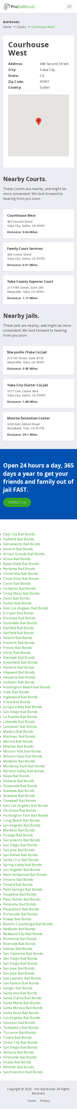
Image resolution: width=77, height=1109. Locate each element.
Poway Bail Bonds (17, 919)
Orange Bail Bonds (18, 835)
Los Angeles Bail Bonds (21, 825)
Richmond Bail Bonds (20, 939)
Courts (21, 27)
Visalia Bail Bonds (17, 1062)
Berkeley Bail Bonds (19, 568)
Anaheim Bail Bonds (19, 795)
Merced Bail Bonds (18, 741)
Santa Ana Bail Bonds (20, 993)
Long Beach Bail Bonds (21, 820)
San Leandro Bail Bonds (22, 978)
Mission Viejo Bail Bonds (23, 756)
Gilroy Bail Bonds (16, 652)
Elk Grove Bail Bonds (19, 810)
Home (7, 27)
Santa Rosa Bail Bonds (21, 1013)
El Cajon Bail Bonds (18, 613)
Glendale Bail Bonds (19, 657)
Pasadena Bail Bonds (20, 894)
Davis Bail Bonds (16, 598)
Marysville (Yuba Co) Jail (27, 352)
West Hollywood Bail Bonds (25, 874)
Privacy (45, 1101)
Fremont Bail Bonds (19, 642)
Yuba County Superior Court (30, 282)
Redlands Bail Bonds (19, 929)
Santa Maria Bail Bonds (21, 1003)
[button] (38, 121)
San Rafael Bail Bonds (20, 855)
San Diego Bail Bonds (20, 712)
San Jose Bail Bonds (19, 850)
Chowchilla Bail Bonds (20, 573)
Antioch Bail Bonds (18, 549)
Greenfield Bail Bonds (20, 662)
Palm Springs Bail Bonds (22, 889)
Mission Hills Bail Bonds (22, 751)
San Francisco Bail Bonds (23, 1072)
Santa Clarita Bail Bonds (22, 998)
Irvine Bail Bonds (16, 702)
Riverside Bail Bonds (19, 943)
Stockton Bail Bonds (19, 1022)
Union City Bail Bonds (20, 1042)
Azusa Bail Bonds (17, 559)
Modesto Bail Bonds (19, 761)
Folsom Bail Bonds (17, 638)
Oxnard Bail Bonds (18, 884)
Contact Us (17, 502)
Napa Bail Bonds (16, 776)
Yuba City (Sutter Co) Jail (27, 385)
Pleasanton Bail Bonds (21, 909)
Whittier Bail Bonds (18, 1067)
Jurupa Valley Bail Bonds (22, 707)
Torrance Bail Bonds (19, 1032)
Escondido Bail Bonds (20, 623)
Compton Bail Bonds (19, 588)
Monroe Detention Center (28, 418)
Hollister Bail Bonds (19, 682)
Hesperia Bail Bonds (19, 677)
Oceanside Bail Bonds (20, 786)
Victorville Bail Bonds (20, 1057)
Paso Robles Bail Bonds (22, 899)
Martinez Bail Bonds (19, 736)
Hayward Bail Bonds (19, 672)
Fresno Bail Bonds (17, 647)
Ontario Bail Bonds (18, 879)
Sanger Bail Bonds (17, 988)
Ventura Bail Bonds (18, 1052)
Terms (31, 1101)
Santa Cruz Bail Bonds (21, 860)
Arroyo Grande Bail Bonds (24, 554)
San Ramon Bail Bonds (21, 983)
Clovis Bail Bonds (16, 583)
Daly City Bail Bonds (19, 534)
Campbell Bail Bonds (19, 800)
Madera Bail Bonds (18, 731)
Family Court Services (25, 249)
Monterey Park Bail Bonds (24, 766)
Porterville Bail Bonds (20, 914)
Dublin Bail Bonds (17, 603)
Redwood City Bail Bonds (23, 934)
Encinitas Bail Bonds (19, 618)
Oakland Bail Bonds (18, 539)
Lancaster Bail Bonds (20, 726)
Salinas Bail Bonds (17, 948)
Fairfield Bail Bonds (18, 628)
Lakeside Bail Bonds (19, 721)
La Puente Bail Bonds (20, 716)
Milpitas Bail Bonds (18, 746)
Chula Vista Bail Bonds (21, 578)
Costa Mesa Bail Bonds (21, 593)
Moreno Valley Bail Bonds (23, 771)
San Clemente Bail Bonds (23, 953)
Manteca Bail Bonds (19, 830)
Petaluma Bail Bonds (19, 904)
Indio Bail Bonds (16, 692)
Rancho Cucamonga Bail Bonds (28, 924)
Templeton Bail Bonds (21, 1027)
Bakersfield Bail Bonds (21, 563)
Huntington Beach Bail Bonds (27, 687)
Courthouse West (21, 216)
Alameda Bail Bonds (19, 790)
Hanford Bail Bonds (18, 667)
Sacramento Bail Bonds (21, 544)
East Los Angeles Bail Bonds (25, 608)
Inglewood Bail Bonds (20, 697)
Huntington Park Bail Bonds (25, 815)
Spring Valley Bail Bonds (22, 864)
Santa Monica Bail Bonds (23, 1008)
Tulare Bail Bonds (17, 1037)
